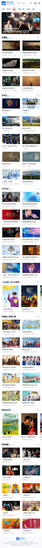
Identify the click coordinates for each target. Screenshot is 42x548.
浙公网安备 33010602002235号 (11, 543)
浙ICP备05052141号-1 (29, 541)
